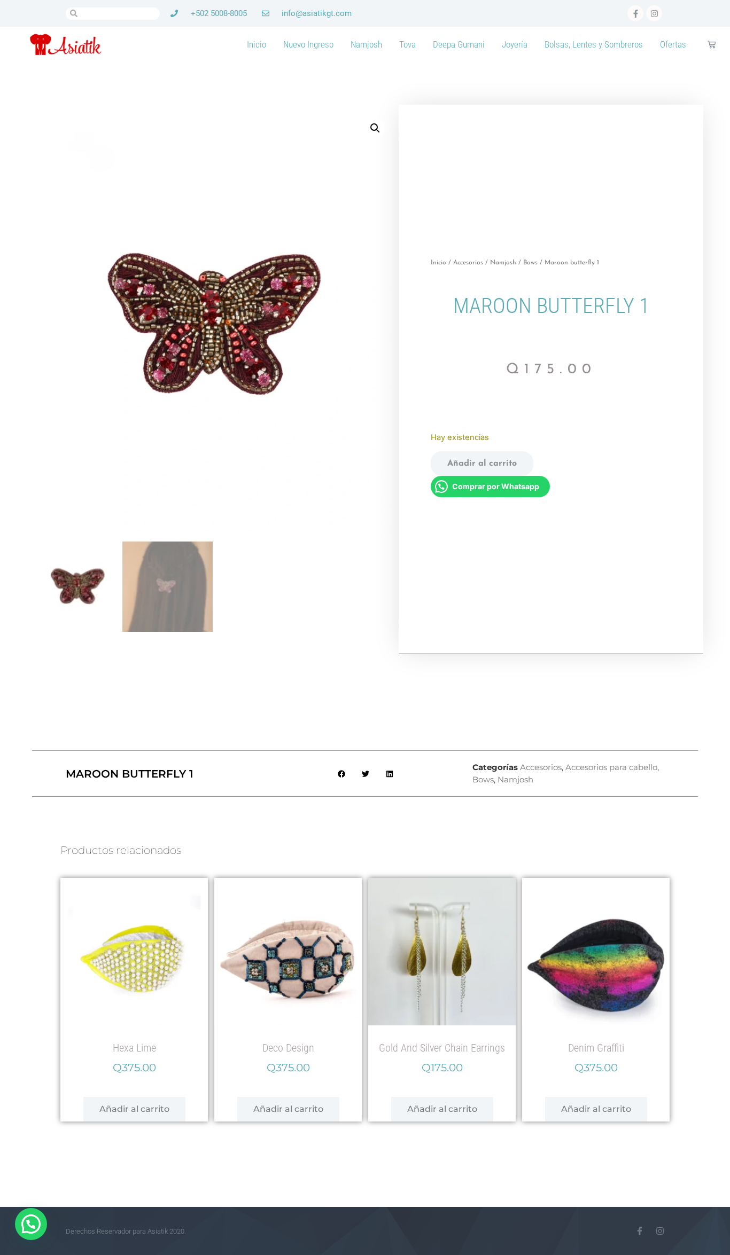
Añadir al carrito (482, 463)
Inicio (256, 44)
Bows (530, 263)
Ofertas (673, 44)
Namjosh (366, 44)
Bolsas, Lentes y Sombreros (594, 44)
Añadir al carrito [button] (134, 1109)
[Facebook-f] (639, 1231)
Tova (407, 44)
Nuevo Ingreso (308, 44)
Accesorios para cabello (611, 767)
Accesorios (468, 263)
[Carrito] (711, 44)
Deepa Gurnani (459, 44)
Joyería (514, 44)
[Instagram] (660, 1231)
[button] (375, 128)
